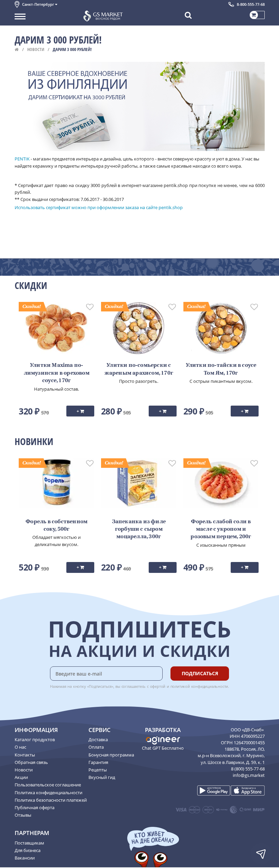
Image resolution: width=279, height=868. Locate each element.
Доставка (98, 739)
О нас (20, 747)
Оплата (96, 747)
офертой (158, 686)
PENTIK (22, 159)
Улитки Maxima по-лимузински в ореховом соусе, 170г (56, 373)
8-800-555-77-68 (251, 4)
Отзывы (23, 815)
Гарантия (98, 762)
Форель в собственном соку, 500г (56, 525)
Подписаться (200, 673)
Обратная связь (31, 762)
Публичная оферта (34, 807)
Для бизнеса (27, 850)
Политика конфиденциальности (48, 792)
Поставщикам (29, 843)
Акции (21, 777)
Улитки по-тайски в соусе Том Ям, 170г (221, 369)
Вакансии (25, 858)
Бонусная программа (111, 755)
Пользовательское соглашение (48, 785)
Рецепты (97, 770)
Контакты (25, 755)
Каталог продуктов (35, 739)
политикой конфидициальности (199, 686)
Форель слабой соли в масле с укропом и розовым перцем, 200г (221, 529)
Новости (35, 49)
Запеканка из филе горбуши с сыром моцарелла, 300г (139, 529)
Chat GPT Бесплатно (163, 748)
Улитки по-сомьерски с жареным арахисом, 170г (138, 369)
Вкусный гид (101, 777)
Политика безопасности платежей (51, 800)
